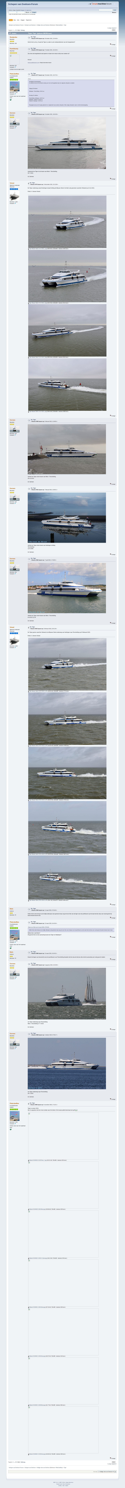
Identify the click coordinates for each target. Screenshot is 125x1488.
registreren (28, 10)
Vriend (12, 183)
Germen (12, 113)
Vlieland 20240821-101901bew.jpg (37, 1454)
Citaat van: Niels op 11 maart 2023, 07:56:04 (38, 927)
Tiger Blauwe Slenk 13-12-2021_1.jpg (38, 248)
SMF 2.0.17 (55, 1482)
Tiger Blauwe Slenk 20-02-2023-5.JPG (38, 900)
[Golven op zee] (10, 100)
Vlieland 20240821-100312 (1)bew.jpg (38, 1258)
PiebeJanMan (59, 25)
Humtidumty (14, 48)
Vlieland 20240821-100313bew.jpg (37, 1307)
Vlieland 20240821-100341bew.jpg (37, 1356)
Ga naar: (95, 1471)
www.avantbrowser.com (33, 62)
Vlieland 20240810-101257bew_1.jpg (37, 1160)
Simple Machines (69, 1482)
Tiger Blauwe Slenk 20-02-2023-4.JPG (38, 854)
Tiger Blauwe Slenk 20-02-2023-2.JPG (38, 745)
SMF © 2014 (62, 1482)
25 (17, 30)
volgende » (114, 28)
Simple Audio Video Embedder (63, 1484)
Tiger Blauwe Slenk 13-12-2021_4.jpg (38, 411)
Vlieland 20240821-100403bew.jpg (37, 1405)
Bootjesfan (13, 37)
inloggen (23, 10)
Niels (11, 909)
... (14, 30)
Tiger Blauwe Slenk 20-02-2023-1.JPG (38, 691)
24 (15, 30)
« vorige (109, 28)
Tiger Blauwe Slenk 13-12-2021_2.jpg (38, 303)
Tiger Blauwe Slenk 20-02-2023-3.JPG (38, 799)
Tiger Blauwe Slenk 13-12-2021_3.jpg (38, 357)
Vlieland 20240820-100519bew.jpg (37, 1209)
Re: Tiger (33, 37)
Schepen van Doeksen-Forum (23, 4)
